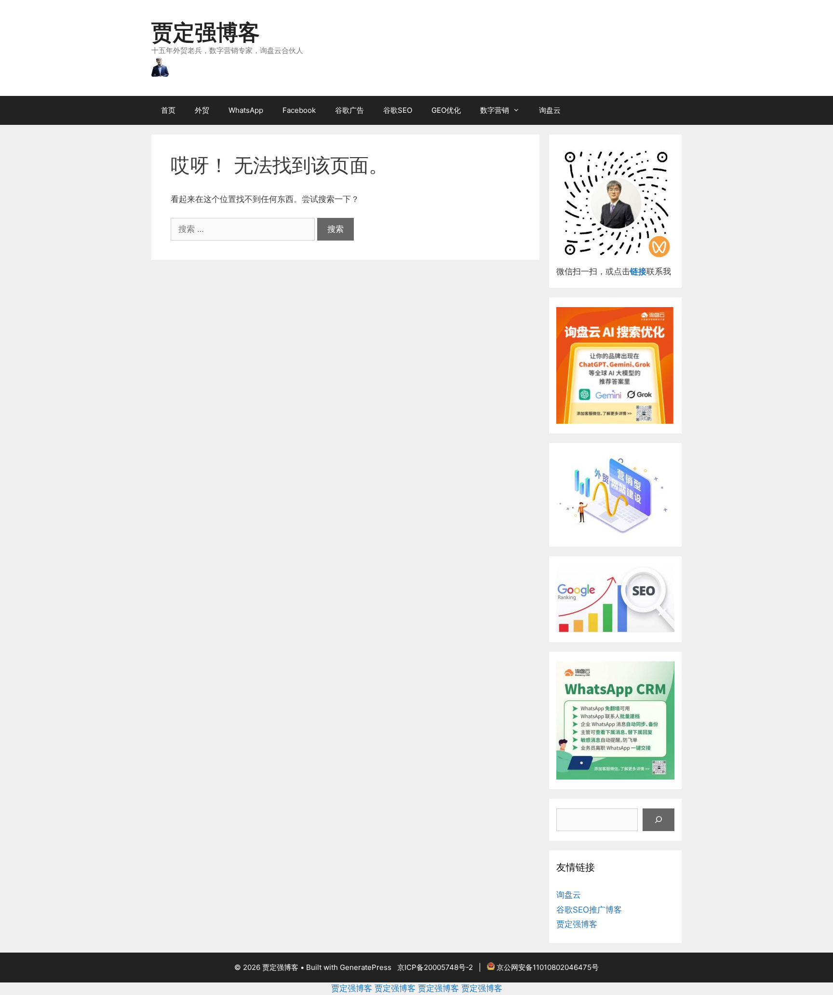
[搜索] (658, 820)
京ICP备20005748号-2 (435, 967)
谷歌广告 (349, 110)
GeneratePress (365, 967)
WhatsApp (245, 110)
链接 (638, 271)
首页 (168, 110)
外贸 (202, 110)
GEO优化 (446, 110)
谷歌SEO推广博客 (589, 909)
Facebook (299, 110)
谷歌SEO (397, 110)
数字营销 (494, 110)
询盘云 (550, 110)
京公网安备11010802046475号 (548, 967)
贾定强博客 (205, 32)
